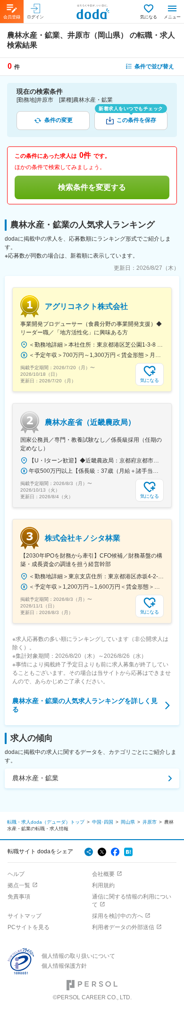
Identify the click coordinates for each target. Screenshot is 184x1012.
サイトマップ (25, 916)
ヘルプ (16, 874)
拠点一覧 (19, 885)
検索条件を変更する (92, 187)
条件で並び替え (154, 66)
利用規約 (103, 885)
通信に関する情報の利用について (131, 900)
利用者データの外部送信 (123, 927)
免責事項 (19, 896)
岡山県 (128, 822)
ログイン (35, 17)
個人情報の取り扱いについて (78, 956)
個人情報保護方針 (64, 966)
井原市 (149, 822)
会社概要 (103, 874)
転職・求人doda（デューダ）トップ (45, 822)
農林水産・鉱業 (35, 778)
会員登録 (11, 17)
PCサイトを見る (29, 927)
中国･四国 (102, 822)
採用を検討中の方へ (117, 916)
